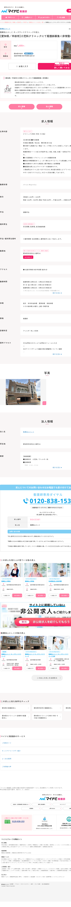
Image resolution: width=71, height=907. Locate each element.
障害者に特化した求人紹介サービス (11, 846)
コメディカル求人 (15, 870)
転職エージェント (42, 868)
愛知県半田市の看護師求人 (43, 708)
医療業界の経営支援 (62, 870)
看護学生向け (23, 845)
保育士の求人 (36, 870)
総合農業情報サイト (27, 860)
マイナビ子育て (38, 860)
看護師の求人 (5, 870)
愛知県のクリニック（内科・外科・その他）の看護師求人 (46, 717)
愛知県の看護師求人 (9, 708)
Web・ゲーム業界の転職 (14, 868)
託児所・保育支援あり (29, 224)
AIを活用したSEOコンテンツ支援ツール (43, 862)
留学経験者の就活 (13, 845)
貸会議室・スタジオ (36, 876)
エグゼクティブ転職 (54, 868)
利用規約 (31, 808)
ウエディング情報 (6, 860)
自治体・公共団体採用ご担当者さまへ (21, 804)
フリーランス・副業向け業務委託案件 (31, 846)
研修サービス (4, 876)
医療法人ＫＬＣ (5, 29)
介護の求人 (52, 870)
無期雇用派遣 (44, 870)
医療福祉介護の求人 (48, 846)
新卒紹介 (34, 868)
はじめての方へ (45, 17)
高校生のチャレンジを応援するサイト (35, 859)
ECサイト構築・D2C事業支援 (50, 860)
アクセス (17, 884)
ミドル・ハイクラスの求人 (63, 845)
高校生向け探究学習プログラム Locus (21, 852)
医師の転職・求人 (26, 870)
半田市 (25, 22)
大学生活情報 (67, 859)
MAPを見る (27, 257)
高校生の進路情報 (5, 852)
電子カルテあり (28, 131)
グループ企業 (37, 884)
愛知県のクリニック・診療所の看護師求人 (14, 717)
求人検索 (62, 17)
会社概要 (11, 884)
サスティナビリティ (25, 884)
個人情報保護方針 (45, 884)
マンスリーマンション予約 (24, 862)
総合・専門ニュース (19, 859)
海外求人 (52, 845)
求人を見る (17, 595)
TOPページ (11, 17)
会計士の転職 (64, 868)
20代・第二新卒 (26, 868)
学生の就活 (4, 845)
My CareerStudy (64, 860)
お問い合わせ (52, 808)
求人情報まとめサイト (6, 859)
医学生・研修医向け (33, 845)
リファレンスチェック (58, 876)
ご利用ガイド (28, 17)
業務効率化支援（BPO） (16, 876)
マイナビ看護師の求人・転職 (7, 22)
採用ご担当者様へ (41, 804)
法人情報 (49, 106)
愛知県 (19, 22)
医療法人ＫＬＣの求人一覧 (36, 22)
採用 (32, 884)
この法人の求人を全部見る (47, 678)
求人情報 (21, 106)
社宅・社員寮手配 (47, 876)
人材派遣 (3, 868)
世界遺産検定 (16, 860)
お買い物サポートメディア (9, 862)
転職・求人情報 (44, 845)
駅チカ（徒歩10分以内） (29, 250)
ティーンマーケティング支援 (54, 859)
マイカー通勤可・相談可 (42, 250)
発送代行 (26, 876)
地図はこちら (28, 53)
